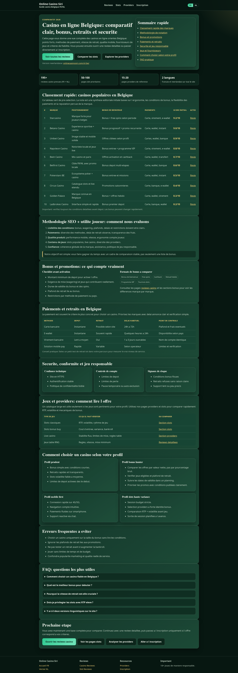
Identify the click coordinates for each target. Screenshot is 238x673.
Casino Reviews (87, 665)
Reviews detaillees (168, 442)
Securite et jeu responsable (154, 46)
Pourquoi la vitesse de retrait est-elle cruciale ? (72, 593)
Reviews (108, 5)
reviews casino (148, 287)
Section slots (165, 422)
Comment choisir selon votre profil (158, 55)
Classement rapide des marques (157, 28)
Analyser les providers (121, 641)
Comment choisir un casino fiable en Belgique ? (73, 576)
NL (196, 5)
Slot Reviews (86, 669)
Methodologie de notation (153, 32)
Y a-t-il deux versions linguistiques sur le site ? (72, 611)
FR (190, 5)
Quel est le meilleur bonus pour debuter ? (69, 585)
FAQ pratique (147, 59)
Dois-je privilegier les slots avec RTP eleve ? (70, 602)
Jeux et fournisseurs (150, 50)
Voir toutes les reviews (57, 56)
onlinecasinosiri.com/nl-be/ (76, 63)
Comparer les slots (88, 56)
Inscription (142, 5)
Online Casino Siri (52, 5)
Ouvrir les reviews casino (59, 641)
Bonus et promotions (151, 37)
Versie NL (43, 669)
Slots (118, 5)
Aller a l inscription (151, 641)
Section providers (168, 435)
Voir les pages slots (91, 641)
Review (194, 118)
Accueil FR (44, 665)
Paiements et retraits (151, 41)
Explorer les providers (117, 56)
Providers (129, 5)
